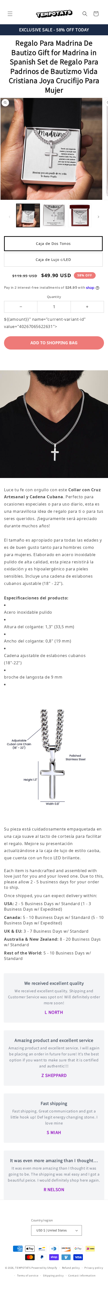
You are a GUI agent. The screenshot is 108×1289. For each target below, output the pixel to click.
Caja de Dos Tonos (53, 243)
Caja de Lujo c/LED (53, 259)
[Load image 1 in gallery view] (28, 215)
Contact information (81, 1275)
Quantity (54, 296)
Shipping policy (53, 1275)
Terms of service (27, 1275)
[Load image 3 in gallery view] (79, 215)
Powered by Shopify (44, 1267)
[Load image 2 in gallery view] (54, 215)
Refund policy (71, 1267)
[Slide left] (9, 216)
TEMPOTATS (23, 1267)
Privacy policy (93, 1267)
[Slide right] (98, 216)
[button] (10, 13)
